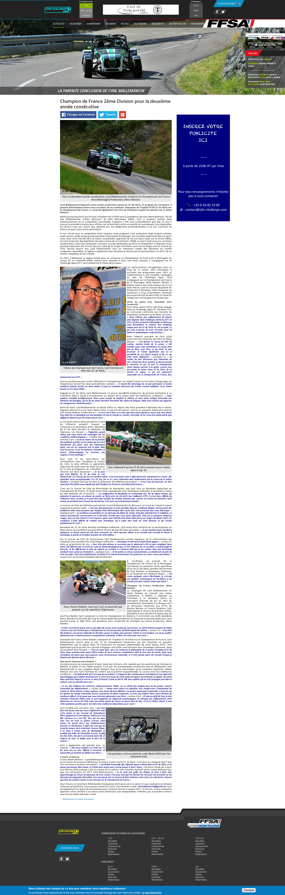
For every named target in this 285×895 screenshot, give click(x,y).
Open (196, 10)
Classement (113, 871)
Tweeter (111, 114)
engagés (267, 59)
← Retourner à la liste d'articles (77, 799)
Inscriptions (253, 63)
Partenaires (197, 23)
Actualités (58, 23)
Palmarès (110, 23)
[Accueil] (61, 9)
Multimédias (139, 23)
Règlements (157, 23)
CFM (86, 5)
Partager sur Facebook (81, 114)
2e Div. (262, 77)
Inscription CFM (177, 23)
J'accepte (248, 890)
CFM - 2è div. (86, 10)
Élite (196, 5)
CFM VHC (86, 15)
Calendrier (75, 23)
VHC (196, 15)
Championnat (93, 23)
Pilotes (124, 23)
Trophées (256, 84)
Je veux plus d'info (151, 892)
